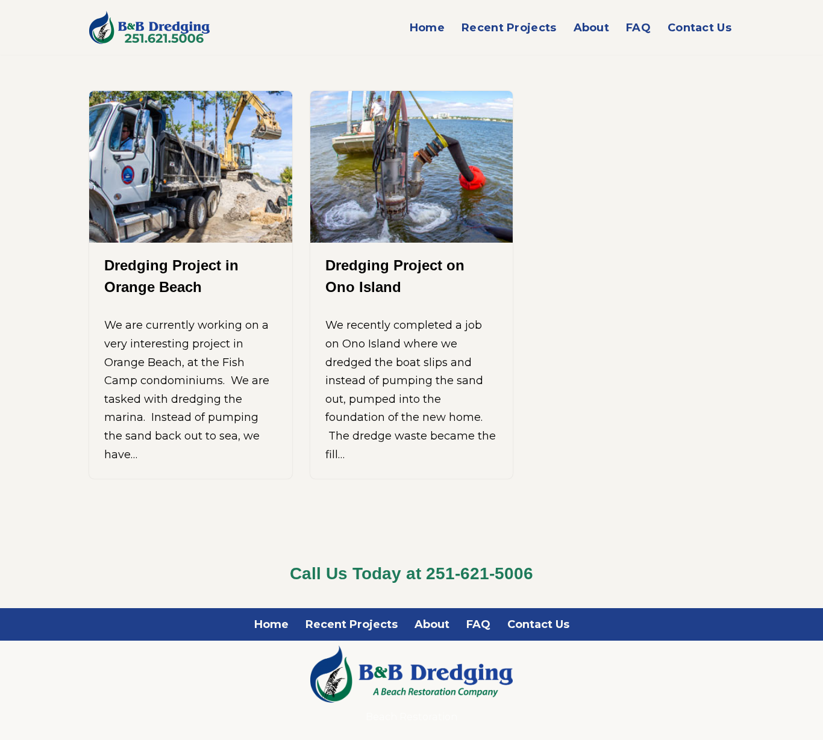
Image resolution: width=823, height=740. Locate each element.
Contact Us (699, 27)
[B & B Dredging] (149, 27)
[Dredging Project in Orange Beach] (190, 167)
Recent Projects (509, 27)
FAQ (638, 27)
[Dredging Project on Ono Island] (411, 167)
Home (427, 27)
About (592, 27)
